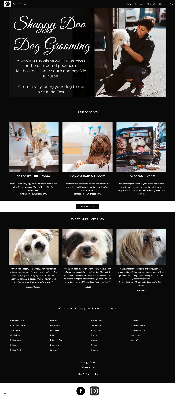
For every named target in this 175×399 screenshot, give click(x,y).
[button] (171, 4)
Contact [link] (163, 4)
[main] (87, 111)
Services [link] (139, 4)
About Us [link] (151, 4)
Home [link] (129, 4)
